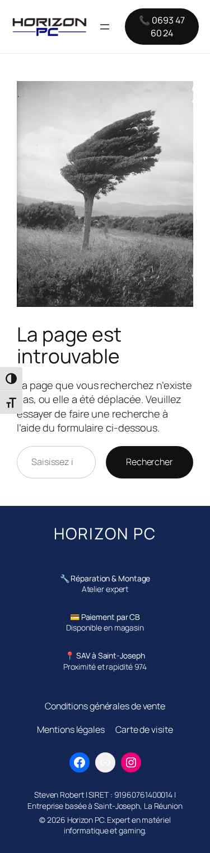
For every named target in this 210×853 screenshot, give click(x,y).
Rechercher (149, 462)
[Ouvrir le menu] (104, 27)
